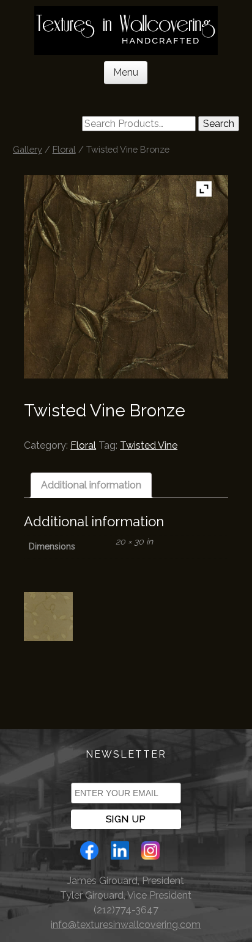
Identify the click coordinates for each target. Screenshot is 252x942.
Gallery (27, 149)
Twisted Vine (148, 445)
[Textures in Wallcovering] (126, 30)
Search (218, 123)
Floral (64, 149)
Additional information (91, 485)
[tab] (91, 485)
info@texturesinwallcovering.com (126, 924)
